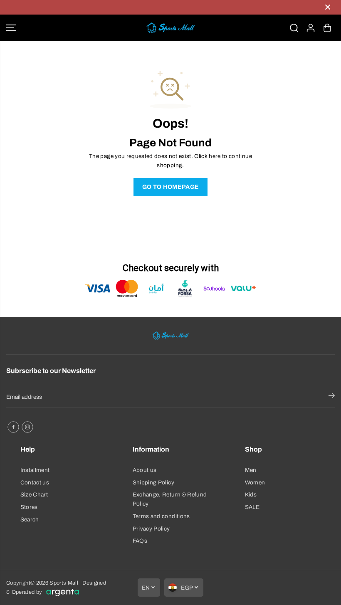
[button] (11, 28)
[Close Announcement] (328, 7)
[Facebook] (13, 427)
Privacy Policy (151, 529)
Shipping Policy (153, 482)
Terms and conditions (161, 516)
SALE (252, 507)
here (214, 156)
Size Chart (34, 494)
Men (251, 470)
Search (29, 519)
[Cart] (327, 27)
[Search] (294, 27)
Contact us (34, 482)
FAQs (140, 541)
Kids (251, 494)
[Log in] (310, 27)
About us (145, 470)
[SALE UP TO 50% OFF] (162, 7)
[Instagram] (27, 427)
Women (255, 482)
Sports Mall (63, 583)
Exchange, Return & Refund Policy (170, 499)
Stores (29, 507)
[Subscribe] (332, 397)
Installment (35, 470)
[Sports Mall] (170, 28)
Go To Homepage (170, 187)
